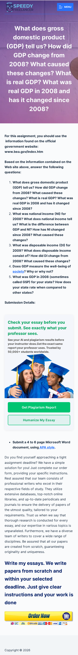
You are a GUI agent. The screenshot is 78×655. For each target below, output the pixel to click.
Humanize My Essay (39, 420)
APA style (47, 447)
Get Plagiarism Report (39, 407)
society (18, 271)
